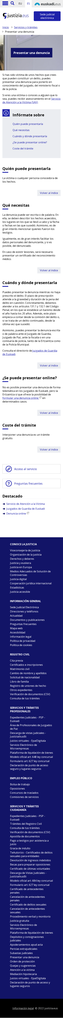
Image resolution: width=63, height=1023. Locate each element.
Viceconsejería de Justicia (25, 550)
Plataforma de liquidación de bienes (31, 752)
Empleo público (21, 778)
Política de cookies (21, 645)
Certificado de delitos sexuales (28, 904)
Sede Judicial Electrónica (24, 607)
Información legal (20, 636)
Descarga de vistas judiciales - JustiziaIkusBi (28, 734)
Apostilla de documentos (25, 836)
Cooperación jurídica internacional (31, 583)
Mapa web (16, 628)
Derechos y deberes (22, 559)
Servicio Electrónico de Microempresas (23, 746)
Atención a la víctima (22, 970)
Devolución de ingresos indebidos (30, 860)
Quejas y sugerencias (23, 965)
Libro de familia (19, 681)
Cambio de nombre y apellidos (28, 673)
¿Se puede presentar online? (30, 142)
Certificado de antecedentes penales (26, 890)
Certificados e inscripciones (26, 665)
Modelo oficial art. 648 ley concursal (31, 757)
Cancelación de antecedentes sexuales (27, 910)
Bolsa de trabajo (20, 784)
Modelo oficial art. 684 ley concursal (31, 880)
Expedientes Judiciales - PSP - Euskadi (27, 719)
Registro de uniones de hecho (28, 686)
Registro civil (20, 654)
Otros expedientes (21, 690)
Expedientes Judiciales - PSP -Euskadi (27, 817)
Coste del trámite (23, 148)
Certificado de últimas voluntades (30, 868)
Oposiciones (17, 788)
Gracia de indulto (20, 848)
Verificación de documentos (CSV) (30, 694)
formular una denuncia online (20, 398)
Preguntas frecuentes (28, 483)
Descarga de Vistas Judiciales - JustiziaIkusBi (28, 874)
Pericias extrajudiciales (23, 949)
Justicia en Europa (21, 567)
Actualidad (16, 615)
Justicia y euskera (20, 563)
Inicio (5, 27)
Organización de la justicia (26, 554)
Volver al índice (49, 193)
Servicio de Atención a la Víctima (25, 504)
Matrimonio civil (19, 669)
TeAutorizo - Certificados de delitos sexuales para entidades (31, 854)
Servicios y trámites (25, 27)
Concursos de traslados (24, 793)
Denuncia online (16, 513)
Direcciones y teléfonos (24, 611)
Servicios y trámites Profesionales (24, 709)
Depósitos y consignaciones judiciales (27, 938)
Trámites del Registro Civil (26, 824)
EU (20, 3)
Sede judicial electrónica (47, 16)
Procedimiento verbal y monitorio (30, 916)
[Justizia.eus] (15, 18)
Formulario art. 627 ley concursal (29, 761)
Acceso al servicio (25, 469)
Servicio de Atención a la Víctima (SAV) (31, 100)
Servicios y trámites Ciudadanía (24, 808)
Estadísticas (17, 587)
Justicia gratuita (19, 920)
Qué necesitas (21, 130)
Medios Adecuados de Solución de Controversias (30, 573)
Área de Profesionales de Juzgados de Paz (31, 727)
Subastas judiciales (21, 953)
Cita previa (16, 660)
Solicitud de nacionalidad (25, 677)
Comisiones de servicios (24, 797)
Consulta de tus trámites (25, 698)
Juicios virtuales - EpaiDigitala (28, 740)
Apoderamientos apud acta (26, 944)
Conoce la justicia (23, 544)
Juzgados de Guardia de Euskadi (25, 508)
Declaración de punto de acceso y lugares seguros (30, 984)
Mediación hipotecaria (23, 974)
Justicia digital (18, 579)
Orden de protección (22, 961)
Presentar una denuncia (24, 957)
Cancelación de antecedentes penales (27, 898)
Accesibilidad (17, 632)
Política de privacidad (22, 641)
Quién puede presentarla (28, 124)
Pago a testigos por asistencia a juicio (29, 842)
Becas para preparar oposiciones (30, 864)
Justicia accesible (20, 592)
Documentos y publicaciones (27, 620)
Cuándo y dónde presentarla (30, 136)
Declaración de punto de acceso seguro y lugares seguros (29, 767)
